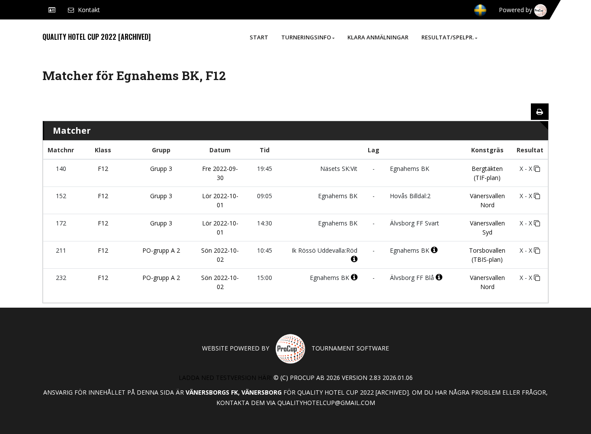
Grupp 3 (161, 168)
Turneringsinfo (306, 37)
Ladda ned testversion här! (225, 377)
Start (259, 37)
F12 (103, 168)
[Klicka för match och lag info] (537, 169)
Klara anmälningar (377, 37)
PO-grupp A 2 (161, 250)
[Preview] (540, 111)
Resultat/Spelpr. (447, 37)
